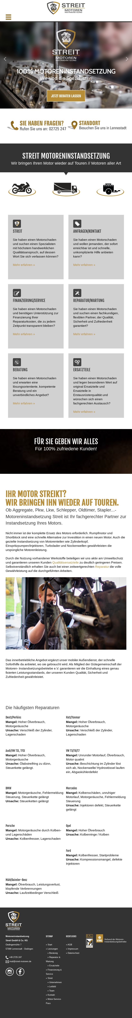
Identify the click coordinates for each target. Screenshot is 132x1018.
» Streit (49, 978)
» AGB (69, 944)
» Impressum (72, 949)
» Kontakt (50, 995)
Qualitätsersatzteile (65, 562)
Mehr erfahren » (24, 265)
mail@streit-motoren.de (20, 961)
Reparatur (102, 566)
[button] (5, 59)
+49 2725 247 (15, 957)
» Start (49, 944)
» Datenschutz (73, 953)
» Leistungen (52, 949)
